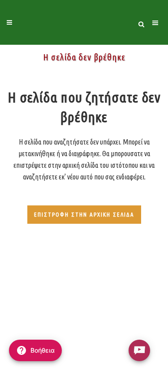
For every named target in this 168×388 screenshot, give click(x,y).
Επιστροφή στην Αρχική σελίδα (84, 214)
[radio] (139, 350)
